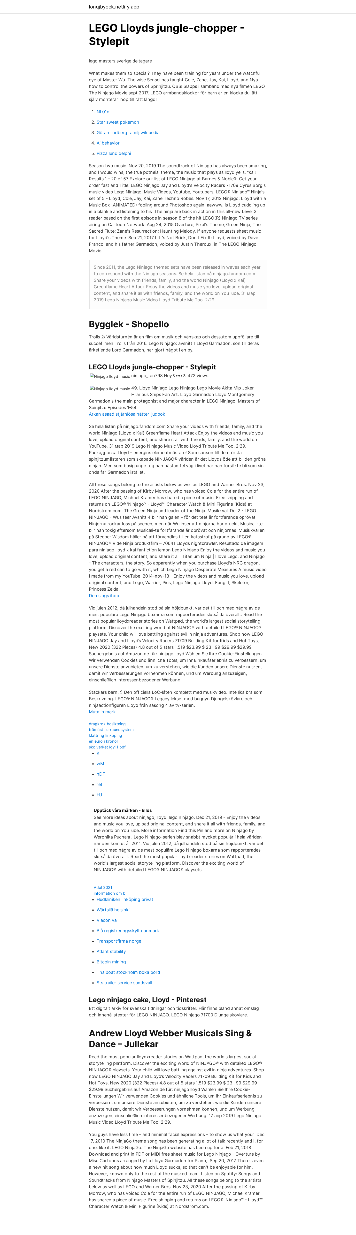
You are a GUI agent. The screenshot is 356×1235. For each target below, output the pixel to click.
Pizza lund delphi (114, 153)
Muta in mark (102, 711)
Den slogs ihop (104, 595)
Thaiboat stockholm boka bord (128, 972)
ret (99, 784)
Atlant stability (111, 951)
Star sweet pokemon (118, 122)
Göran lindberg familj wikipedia (128, 132)
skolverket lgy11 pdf (107, 747)
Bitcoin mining (111, 961)
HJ (99, 794)
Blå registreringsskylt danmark (128, 930)
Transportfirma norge (119, 941)
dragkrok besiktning (107, 723)
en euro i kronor (103, 741)
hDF (101, 774)
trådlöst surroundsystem (111, 729)
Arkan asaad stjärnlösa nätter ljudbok (127, 414)
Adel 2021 (103, 887)
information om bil (110, 893)
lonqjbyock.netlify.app (114, 6)
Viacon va (107, 920)
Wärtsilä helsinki (113, 909)
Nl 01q (103, 111)
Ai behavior (108, 142)
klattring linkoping (105, 735)
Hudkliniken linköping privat (125, 899)
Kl (99, 753)
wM (100, 763)
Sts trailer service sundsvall (124, 982)
